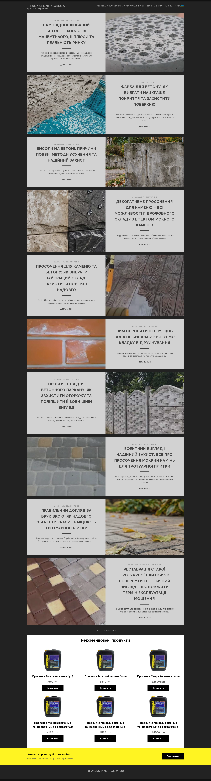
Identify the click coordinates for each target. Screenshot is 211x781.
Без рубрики (72, 144)
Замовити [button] (173, 756)
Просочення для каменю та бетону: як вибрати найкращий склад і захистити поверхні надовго (66, 278)
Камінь (168, 6)
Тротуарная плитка (150, 565)
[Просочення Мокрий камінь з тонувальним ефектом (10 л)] (105, 707)
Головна (101, 6)
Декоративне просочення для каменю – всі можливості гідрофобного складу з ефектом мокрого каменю (145, 213)
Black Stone (115, 6)
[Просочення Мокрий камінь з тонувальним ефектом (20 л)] (158, 707)
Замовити (52, 688)
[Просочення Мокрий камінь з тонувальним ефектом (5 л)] (52, 707)
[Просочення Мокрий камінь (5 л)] (52, 660)
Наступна (111, 631)
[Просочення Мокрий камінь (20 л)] (158, 660)
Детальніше (66, 65)
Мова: (178, 6)
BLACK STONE (72, 21)
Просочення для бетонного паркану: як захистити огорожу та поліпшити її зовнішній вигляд (66, 396)
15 (104, 631)
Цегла (159, 6)
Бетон (150, 6)
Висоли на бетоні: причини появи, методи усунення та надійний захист (66, 154)
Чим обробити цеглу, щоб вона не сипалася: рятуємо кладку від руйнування (144, 337)
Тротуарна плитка (134, 6)
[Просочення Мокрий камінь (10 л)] (105, 660)
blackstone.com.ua (46, 6)
